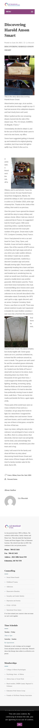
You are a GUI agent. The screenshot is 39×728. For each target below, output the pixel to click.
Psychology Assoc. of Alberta (15, 674)
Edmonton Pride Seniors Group (16, 691)
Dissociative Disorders (13, 591)
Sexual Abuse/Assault (13, 577)
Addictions (10, 587)
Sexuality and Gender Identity (15, 596)
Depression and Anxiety (13, 600)
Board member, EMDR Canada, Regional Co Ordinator (20, 685)
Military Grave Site (18, 475)
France (9, 475)
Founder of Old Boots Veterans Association (19, 695)
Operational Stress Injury (14, 610)
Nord (25, 475)
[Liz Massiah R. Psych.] (12, 4)
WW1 (29, 475)
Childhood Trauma (12, 582)
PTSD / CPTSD (11, 605)
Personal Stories (12, 479)
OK (19, 724)
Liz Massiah (30, 42)
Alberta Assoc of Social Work (15, 679)
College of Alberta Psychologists (16, 669)
